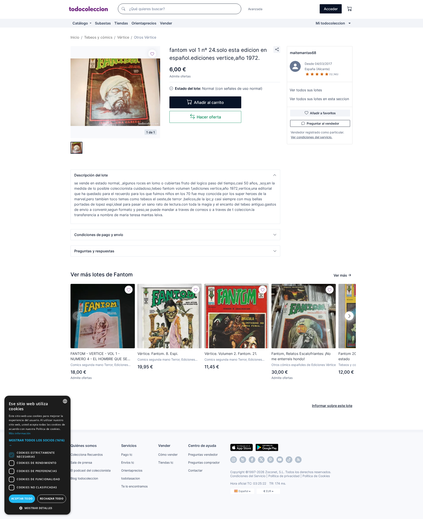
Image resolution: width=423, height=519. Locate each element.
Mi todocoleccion (330, 23)
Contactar (195, 470)
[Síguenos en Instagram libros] (242, 459)
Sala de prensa (81, 462)
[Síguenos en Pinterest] (270, 459)
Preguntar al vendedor (323, 123)
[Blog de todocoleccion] (298, 459)
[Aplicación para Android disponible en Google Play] (267, 447)
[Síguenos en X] (261, 459)
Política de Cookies (316, 476)
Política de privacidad (284, 476)
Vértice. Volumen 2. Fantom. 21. (230, 353)
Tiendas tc (165, 462)
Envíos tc (127, 462)
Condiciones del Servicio (247, 476)
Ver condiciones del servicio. (311, 137)
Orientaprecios (144, 23)
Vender (166, 23)
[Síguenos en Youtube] (279, 459)
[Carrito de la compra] (349, 9)
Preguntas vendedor (203, 454)
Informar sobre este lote (332, 405)
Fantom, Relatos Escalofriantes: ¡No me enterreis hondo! (301, 356)
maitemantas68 (303, 53)
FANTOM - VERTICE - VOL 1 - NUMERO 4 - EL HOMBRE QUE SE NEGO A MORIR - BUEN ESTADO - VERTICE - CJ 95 (99, 356)
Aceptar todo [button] (22, 498)
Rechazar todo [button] (51, 498)
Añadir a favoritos (323, 113)
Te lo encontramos (134, 486)
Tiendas (121, 23)
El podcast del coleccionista (90, 470)
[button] (175, 175)
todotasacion (130, 478)
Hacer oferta (209, 117)
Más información (20, 433)
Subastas (103, 23)
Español (244, 491)
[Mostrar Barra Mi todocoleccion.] (349, 23)
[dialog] (37, 455)
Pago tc (126, 454)
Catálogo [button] (80, 23)
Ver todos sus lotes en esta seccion (319, 99)
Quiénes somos (83, 445)
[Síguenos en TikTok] (289, 459)
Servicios (129, 445)
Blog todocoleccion (84, 478)
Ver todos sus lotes (306, 90)
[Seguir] (152, 54)
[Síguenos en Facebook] (252, 459)
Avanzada (255, 9)
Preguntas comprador (204, 462)
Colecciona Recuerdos (86, 454)
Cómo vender (168, 454)
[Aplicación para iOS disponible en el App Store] (241, 447)
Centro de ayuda (202, 445)
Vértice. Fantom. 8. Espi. (157, 353)
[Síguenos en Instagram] (233, 459)
